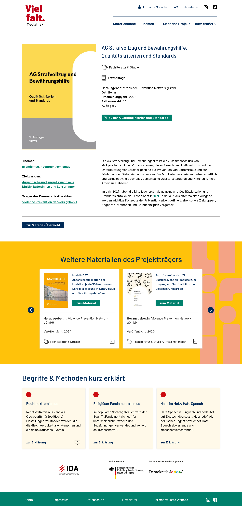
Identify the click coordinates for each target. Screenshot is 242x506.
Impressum (61, 500)
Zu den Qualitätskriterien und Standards (138, 118)
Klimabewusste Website (171, 500)
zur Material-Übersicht (43, 225)
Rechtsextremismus (55, 166)
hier (156, 196)
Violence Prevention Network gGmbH (49, 202)
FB (215, 7)
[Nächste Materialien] (211, 310)
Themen (147, 24)
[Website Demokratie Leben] (165, 470)
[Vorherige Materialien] (31, 310)
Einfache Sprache (155, 7)
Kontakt (30, 500)
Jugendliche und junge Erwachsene (48, 182)
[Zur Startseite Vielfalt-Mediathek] (35, 15)
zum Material (86, 303)
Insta (206, 7)
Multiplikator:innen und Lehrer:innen (49, 186)
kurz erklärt (204, 24)
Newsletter (191, 7)
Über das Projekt (176, 24)
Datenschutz (95, 500)
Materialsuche (124, 24)
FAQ (175, 7)
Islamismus (30, 166)
